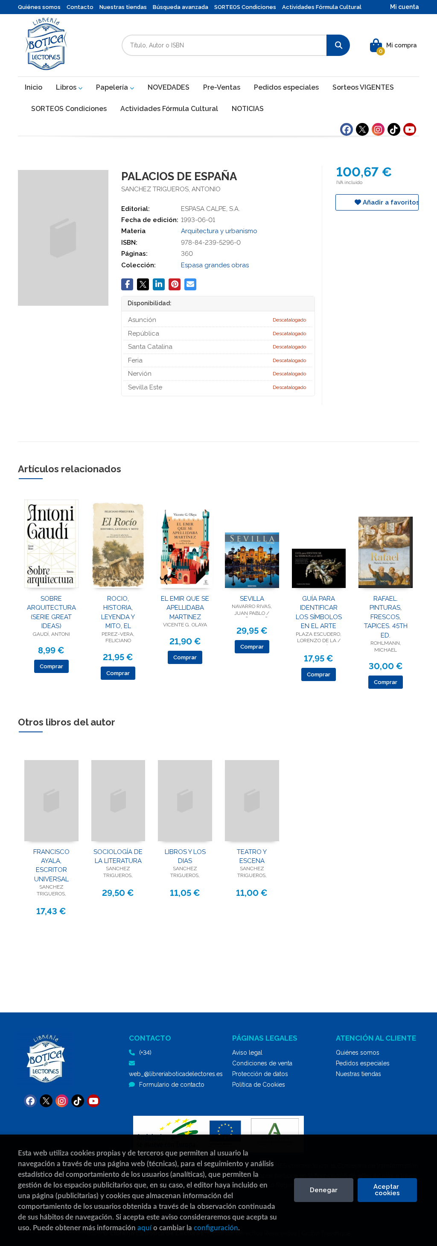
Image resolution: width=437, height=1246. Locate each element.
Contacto (80, 7)
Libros (67, 87)
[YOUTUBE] (409, 129)
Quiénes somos (39, 7)
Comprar (51, 666)
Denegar (324, 1190)
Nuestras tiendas (123, 7)
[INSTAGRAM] (378, 129)
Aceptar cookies (387, 1190)
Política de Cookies (258, 1084)
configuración (216, 1227)
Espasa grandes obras (215, 265)
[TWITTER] (362, 129)
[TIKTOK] (393, 129)
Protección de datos (260, 1074)
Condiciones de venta (262, 1063)
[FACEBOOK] (346, 129)
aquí (144, 1227)
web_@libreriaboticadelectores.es (176, 1074)
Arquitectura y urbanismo (219, 231)
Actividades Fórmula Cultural (321, 7)
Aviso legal (247, 1052)
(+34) (145, 1052)
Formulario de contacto (171, 1084)
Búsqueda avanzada (180, 7)
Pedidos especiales (363, 1063)
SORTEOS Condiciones (245, 7)
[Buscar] (338, 45)
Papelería (113, 87)
